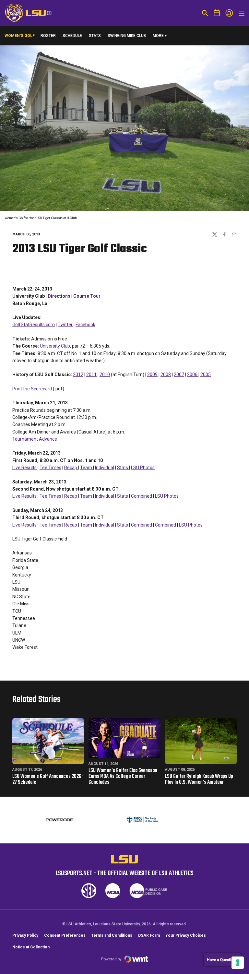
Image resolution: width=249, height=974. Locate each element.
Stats (95, 35)
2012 (78, 374)
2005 (205, 374)
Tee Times (50, 467)
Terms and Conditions (111, 935)
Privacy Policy (25, 935)
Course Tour (87, 296)
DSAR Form (149, 935)
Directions (59, 296)
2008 (165, 374)
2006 (192, 374)
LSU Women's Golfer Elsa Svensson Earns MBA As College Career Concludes (123, 776)
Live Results (24, 467)
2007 (179, 374)
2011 (91, 374)
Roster (48, 35)
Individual (104, 467)
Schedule (72, 35)
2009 (152, 374)
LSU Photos (143, 467)
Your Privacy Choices (185, 935)
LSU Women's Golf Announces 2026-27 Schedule (47, 779)
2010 (105, 374)
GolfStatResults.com (33, 324)
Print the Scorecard (32, 388)
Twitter (65, 324)
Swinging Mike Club (127, 35)
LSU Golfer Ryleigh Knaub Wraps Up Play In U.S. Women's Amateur (199, 779)
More (158, 35)
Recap (71, 467)
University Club (55, 346)
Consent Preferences (65, 935)
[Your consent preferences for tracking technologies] (237, 962)
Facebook (85, 324)
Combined (141, 496)
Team (86, 467)
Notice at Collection (31, 947)
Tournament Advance (34, 439)
